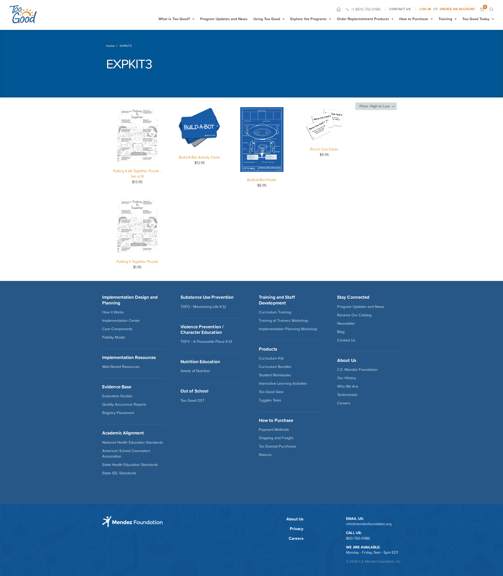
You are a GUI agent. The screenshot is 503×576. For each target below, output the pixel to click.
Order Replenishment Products (363, 18)
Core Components (117, 329)
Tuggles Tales (270, 400)
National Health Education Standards (132, 442)
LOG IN (425, 9)
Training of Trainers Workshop (283, 320)
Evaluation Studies (117, 396)
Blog (341, 332)
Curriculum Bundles (275, 366)
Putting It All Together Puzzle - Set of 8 (137, 173)
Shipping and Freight (276, 438)
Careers (344, 403)
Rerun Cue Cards (324, 149)
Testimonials (347, 395)
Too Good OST (193, 400)
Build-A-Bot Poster (262, 179)
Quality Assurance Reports (124, 404)
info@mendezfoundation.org (369, 523)
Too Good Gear (271, 392)
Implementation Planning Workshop (288, 329)
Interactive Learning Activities (283, 383)
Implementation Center (121, 320)
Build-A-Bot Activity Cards (199, 157)
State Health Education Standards (130, 465)
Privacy (296, 529)
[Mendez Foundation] (23, 14)
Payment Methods (274, 429)
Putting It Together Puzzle (137, 261)
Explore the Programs (308, 18)
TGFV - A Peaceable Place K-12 (206, 341)
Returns (265, 455)
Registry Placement (118, 413)
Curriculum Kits (271, 358)
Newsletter (346, 323)
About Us (294, 519)
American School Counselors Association (126, 453)
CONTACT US (400, 9)
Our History (346, 378)
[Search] (491, 9)
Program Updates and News (224, 18)
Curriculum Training (275, 312)
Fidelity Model (113, 337)
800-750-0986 (358, 538)
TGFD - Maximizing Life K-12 (203, 306)
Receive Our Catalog (354, 315)
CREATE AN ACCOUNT (457, 9)
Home (110, 46)
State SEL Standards (119, 473)
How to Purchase (413, 18)
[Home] (338, 9)
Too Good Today (475, 18)
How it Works (113, 312)
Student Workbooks (275, 375)
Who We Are (347, 386)
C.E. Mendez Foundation (357, 369)
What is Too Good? (174, 18)
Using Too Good (266, 18)
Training (445, 18)
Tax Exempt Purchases (277, 446)
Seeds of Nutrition (195, 371)
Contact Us (346, 340)
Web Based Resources (121, 366)
